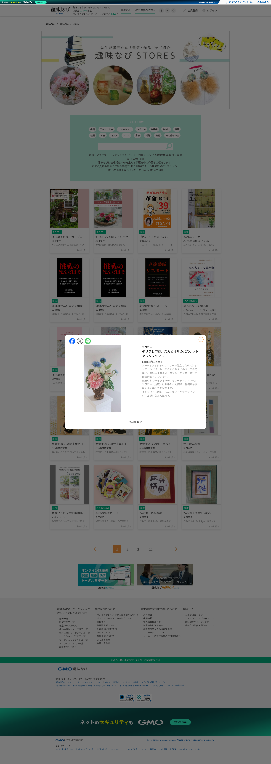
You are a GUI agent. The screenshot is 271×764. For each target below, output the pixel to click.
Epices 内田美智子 (152, 361)
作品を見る (135, 422)
